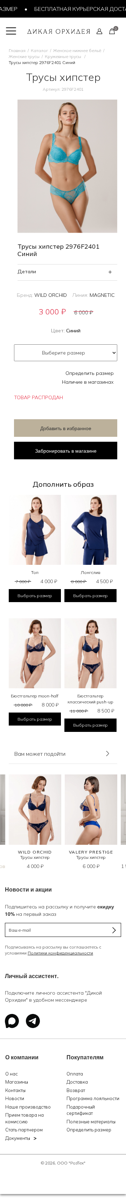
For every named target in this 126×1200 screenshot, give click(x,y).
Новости (14, 1098)
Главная (17, 50)
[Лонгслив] (90, 529)
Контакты (15, 1090)
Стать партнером (24, 1129)
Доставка (77, 1082)
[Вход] (99, 31)
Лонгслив (90, 572)
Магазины (16, 1082)
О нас (11, 1074)
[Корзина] (112, 31)
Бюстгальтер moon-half (34, 695)
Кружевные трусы (63, 56)
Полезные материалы (90, 1121)
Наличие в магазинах (88, 382)
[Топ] (35, 529)
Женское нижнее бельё (77, 50)
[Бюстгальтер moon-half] (35, 653)
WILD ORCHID (50, 295)
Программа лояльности (92, 1098)
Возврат (75, 1090)
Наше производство (28, 1107)
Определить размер (89, 373)
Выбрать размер (35, 595)
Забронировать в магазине (66, 450)
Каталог (39, 50)
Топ (34, 572)
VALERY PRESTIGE (91, 852)
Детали (27, 271)
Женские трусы (24, 56)
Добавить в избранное (65, 428)
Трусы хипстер (35, 857)
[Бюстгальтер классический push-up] (90, 653)
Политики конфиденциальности (60, 953)
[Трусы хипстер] (35, 809)
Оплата (74, 1074)
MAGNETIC (102, 295)
